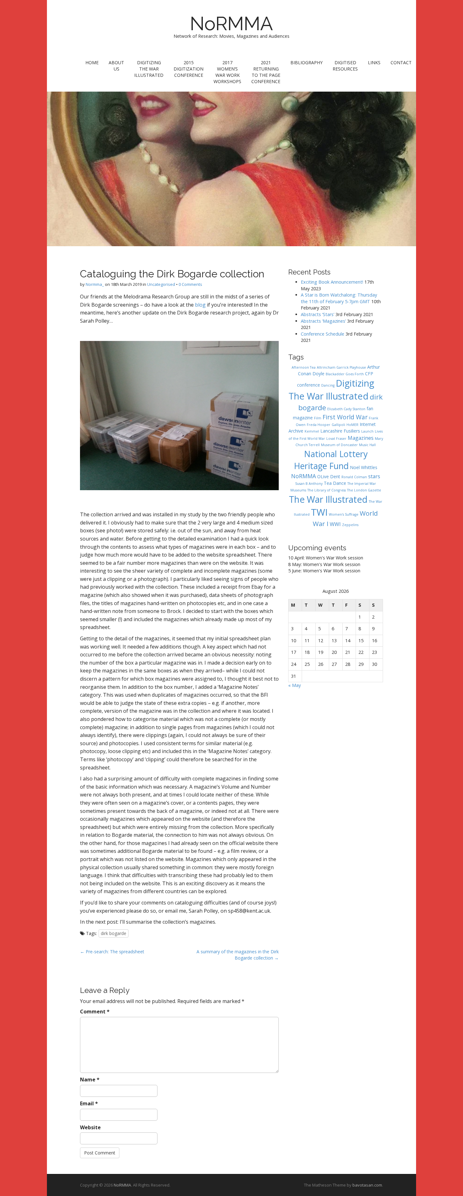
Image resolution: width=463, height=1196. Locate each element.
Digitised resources (345, 66)
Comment (95, 1011)
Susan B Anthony (309, 483)
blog (200, 304)
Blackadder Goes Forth (345, 374)
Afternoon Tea (304, 367)
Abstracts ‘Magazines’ (323, 321)
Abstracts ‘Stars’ (317, 314)
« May (294, 685)
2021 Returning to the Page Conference (265, 72)
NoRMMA (231, 24)
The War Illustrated (328, 499)
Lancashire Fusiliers (340, 431)
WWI (335, 524)
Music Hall (367, 445)
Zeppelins (350, 525)
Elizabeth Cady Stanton (346, 409)
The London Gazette (364, 490)
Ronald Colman (354, 477)
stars (374, 476)
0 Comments (190, 284)
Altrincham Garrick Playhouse (341, 367)
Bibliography (306, 62)
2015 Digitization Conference (188, 69)
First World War (345, 417)
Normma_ (95, 284)
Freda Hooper (318, 424)
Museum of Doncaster (339, 445)
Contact (401, 62)
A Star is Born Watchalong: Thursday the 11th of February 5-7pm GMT (339, 298)
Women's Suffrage (343, 514)
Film (317, 418)
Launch (367, 431)
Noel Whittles (363, 467)
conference (308, 385)
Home (92, 62)
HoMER (352, 424)
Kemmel (312, 431)
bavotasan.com (367, 1185)
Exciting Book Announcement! (332, 282)
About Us (116, 66)
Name (90, 1079)
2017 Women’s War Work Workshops (227, 72)
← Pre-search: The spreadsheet (112, 952)
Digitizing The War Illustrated (148, 69)
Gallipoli (338, 424)
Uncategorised (161, 284)
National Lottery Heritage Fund (331, 460)
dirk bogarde (113, 933)
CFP (369, 374)
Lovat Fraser (336, 438)
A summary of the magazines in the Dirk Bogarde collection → (238, 955)
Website (90, 1127)
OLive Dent (328, 476)
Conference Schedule (322, 334)
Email (89, 1103)
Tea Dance (335, 483)
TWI (319, 512)
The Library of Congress (326, 490)
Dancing (327, 385)
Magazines (361, 437)
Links (374, 62)
